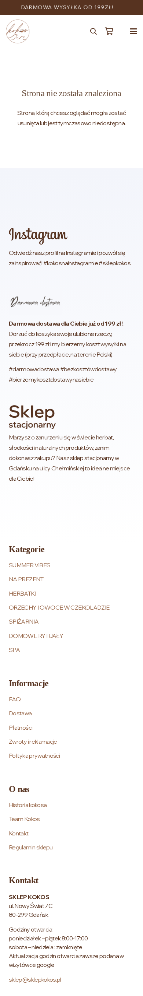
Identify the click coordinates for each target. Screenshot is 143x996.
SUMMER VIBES (29, 565)
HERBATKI (22, 593)
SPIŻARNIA (23, 621)
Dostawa (20, 713)
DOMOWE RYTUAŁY (36, 635)
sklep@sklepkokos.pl (35, 979)
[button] (93, 31)
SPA (14, 649)
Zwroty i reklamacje (33, 741)
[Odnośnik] (71, 248)
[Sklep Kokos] (18, 31)
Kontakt (19, 833)
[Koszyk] (109, 31)
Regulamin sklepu (31, 847)
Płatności (20, 727)
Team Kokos (24, 819)
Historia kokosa (28, 805)
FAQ (15, 699)
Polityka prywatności (34, 755)
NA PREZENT (26, 579)
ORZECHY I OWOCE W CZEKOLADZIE (59, 607)
